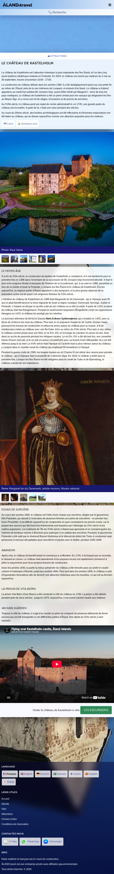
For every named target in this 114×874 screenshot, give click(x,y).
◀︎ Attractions (57, 56)
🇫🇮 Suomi (75, 774)
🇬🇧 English (26, 774)
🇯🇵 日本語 (8, 782)
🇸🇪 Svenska (59, 774)
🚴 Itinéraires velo (27, 123)
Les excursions (96, 710)
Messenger (56, 841)
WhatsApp (33, 841)
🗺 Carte (8, 123)
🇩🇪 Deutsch (43, 774)
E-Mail (13, 841)
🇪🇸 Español (91, 774)
